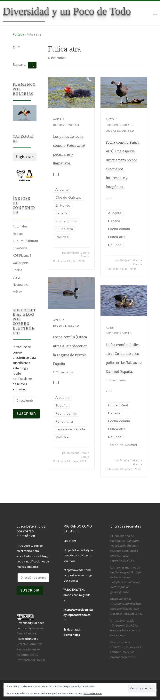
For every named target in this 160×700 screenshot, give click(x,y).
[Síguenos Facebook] (14, 47)
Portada (18, 34)
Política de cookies (93, 693)
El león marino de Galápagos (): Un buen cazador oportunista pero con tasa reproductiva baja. (124, 548)
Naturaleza (20, 284)
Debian (18, 234)
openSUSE (20, 248)
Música (17, 292)
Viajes (17, 277)
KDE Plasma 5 (22, 255)
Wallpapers (20, 263)
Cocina (17, 270)
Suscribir (26, 414)
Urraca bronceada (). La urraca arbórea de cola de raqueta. (125, 627)
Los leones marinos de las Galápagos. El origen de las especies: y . (126, 579)
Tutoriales (20, 226)
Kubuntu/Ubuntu (25, 241)
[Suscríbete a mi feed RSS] (19, 47)
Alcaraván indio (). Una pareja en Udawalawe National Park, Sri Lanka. (126, 606)
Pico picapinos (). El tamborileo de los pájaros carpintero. (126, 649)
